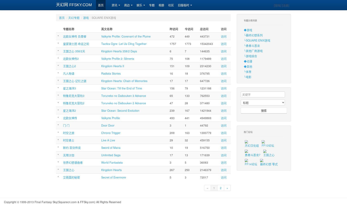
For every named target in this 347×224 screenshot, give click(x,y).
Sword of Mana (110, 148)
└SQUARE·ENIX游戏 (257, 40)
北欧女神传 (70, 118)
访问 (224, 36)
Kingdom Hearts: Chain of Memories (124, 81)
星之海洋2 (69, 110)
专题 (152, 5)
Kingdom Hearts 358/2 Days (119, 51)
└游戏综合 (250, 56)
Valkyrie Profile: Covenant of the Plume (126, 36)
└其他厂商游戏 (253, 51)
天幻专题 (74, 18)
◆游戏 (248, 30)
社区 (171, 5)
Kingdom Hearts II (112, 66)
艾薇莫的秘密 (71, 177)
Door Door (107, 125)
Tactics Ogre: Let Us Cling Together (124, 44)
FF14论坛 (251, 164)
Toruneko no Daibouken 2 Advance (123, 103)
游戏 (86, 18)
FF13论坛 (268, 145)
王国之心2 (69, 66)
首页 (101, 5)
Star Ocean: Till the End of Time (121, 88)
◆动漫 (248, 61)
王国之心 (68, 170)
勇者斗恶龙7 (252, 155)
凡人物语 (68, 73)
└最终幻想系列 (253, 35)
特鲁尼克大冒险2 (73, 103)
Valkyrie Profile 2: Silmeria (117, 59)
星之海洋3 (69, 88)
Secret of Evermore (113, 177)
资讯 (115, 5)
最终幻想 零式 (269, 164)
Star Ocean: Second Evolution (120, 110)
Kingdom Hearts (111, 170)
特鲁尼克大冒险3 (73, 96)
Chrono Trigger (110, 133)
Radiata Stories (111, 73)
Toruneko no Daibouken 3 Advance (123, 96)
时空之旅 (68, 133)
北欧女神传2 (71, 59)
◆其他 (248, 66)
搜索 (264, 110)
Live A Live (108, 140)
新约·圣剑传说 (72, 148)
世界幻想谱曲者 (73, 162)
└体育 (247, 72)
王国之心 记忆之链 (74, 81)
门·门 (66, 125)
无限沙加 (68, 155)
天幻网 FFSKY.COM (74, 5)
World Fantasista (112, 162)
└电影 (247, 77)
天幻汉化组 (252, 145)
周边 (127, 5)
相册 (161, 5)
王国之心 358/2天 (74, 51)
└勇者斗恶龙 (252, 46)
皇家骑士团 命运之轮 (76, 44)
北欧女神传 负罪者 (74, 36)
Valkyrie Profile (110, 118)
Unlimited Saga (110, 155)
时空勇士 (68, 140)
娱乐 (140, 5)
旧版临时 (184, 5)
